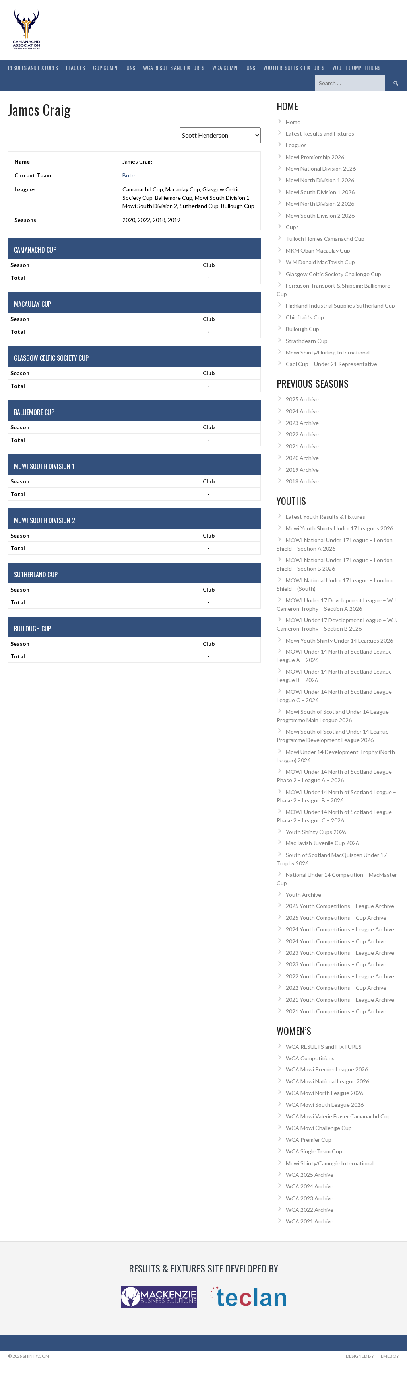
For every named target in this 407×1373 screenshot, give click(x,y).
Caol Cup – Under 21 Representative (331, 363)
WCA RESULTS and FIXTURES (173, 67)
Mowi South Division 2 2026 (320, 215)
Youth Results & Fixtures (293, 67)
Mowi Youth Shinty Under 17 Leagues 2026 (339, 528)
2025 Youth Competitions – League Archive (340, 905)
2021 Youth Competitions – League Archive (340, 999)
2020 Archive (302, 457)
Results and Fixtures (33, 67)
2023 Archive (302, 422)
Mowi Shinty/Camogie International (330, 1163)
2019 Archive (302, 469)
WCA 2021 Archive (309, 1221)
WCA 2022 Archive (309, 1209)
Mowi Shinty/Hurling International (328, 352)
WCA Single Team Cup (314, 1151)
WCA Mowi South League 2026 (325, 1104)
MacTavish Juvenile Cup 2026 (322, 842)
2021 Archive (302, 446)
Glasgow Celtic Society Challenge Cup (333, 274)
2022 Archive (302, 434)
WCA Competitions (310, 1058)
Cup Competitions (114, 67)
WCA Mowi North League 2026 (324, 1092)
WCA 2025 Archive (309, 1174)
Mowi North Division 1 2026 (320, 180)
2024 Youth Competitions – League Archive (340, 929)
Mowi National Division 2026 (321, 168)
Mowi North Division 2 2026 (320, 203)
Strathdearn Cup (307, 340)
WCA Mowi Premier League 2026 (327, 1069)
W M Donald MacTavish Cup (320, 262)
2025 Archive (302, 399)
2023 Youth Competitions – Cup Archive (336, 964)
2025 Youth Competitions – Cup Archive (336, 917)
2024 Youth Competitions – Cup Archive (336, 941)
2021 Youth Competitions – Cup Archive (336, 1011)
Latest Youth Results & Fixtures (325, 516)
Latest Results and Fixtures (320, 133)
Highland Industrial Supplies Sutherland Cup (340, 305)
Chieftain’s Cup (305, 317)
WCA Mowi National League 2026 (327, 1081)
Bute (128, 175)
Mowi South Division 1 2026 (320, 192)
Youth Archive (303, 894)
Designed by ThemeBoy (372, 1356)
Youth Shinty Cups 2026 (316, 831)
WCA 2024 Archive (309, 1186)
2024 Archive (302, 411)
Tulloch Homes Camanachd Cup (325, 238)
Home (293, 122)
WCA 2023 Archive (309, 1198)
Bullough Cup (302, 328)
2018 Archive (302, 481)
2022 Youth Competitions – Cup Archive (336, 987)
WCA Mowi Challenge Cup (319, 1127)
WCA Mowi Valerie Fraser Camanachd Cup (338, 1116)
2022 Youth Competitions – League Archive (340, 976)
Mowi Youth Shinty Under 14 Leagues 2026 (339, 640)
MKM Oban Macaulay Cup (318, 250)
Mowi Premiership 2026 (315, 157)
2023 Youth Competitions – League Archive (340, 952)
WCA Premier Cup (308, 1139)
